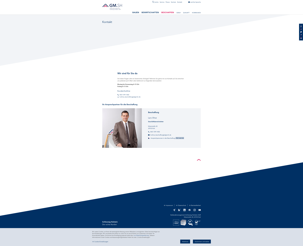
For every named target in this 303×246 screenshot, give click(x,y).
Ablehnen (185, 241)
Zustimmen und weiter (202, 241)
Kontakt (179, 2)
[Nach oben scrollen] (199, 160)
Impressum (169, 205)
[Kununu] (179, 210)
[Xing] (174, 210)
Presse (168, 2)
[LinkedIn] (184, 210)
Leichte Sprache (195, 2)
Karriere (173, 2)
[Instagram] (194, 210)
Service (162, 2)
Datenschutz (182, 205)
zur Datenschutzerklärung (141, 235)
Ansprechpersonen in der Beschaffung (167, 138)
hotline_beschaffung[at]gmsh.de (130, 97)
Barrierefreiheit (196, 205)
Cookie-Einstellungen (101, 241)
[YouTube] (200, 210)
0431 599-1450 (155, 132)
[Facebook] (189, 210)
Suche (156, 2)
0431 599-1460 (124, 95)
